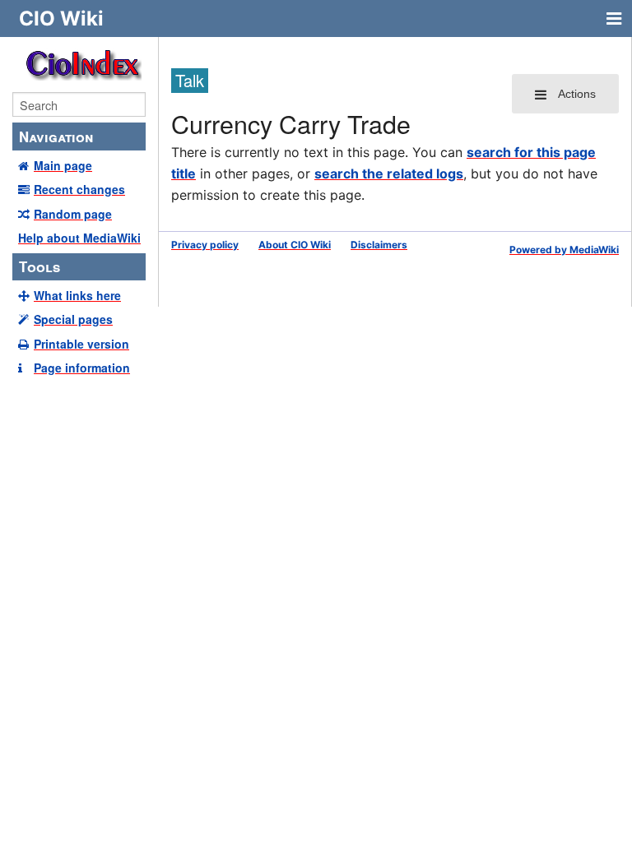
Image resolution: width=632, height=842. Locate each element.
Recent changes (79, 189)
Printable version (81, 343)
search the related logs (388, 173)
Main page (63, 165)
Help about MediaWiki (79, 237)
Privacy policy (205, 244)
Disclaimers (379, 244)
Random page (73, 214)
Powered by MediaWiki (564, 249)
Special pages (73, 319)
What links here (77, 295)
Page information (82, 367)
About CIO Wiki (294, 244)
